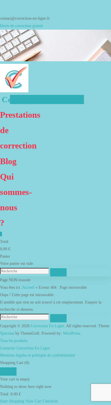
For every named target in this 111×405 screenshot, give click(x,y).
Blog (8, 161)
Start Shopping (12, 401)
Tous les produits (13, 340)
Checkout (50, 401)
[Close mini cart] (8, 371)
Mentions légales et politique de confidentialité (37, 355)
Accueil (28, 287)
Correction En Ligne (42, 99)
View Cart (33, 401)
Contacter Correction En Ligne (25, 348)
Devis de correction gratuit (21, 25)
